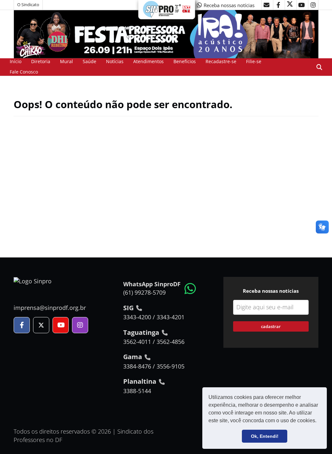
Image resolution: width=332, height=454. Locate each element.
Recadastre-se (221, 61)
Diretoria (40, 61)
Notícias (115, 61)
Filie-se (253, 61)
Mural (66, 61)
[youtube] (301, 5)
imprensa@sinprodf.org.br (50, 308)
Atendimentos (148, 61)
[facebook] (278, 5)
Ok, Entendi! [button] (265, 436)
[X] (290, 5)
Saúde (89, 61)
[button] (319, 421)
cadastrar (271, 326)
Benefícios (184, 61)
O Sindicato (28, 4)
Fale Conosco (24, 72)
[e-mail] (266, 5)
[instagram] (313, 5)
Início (15, 61)
